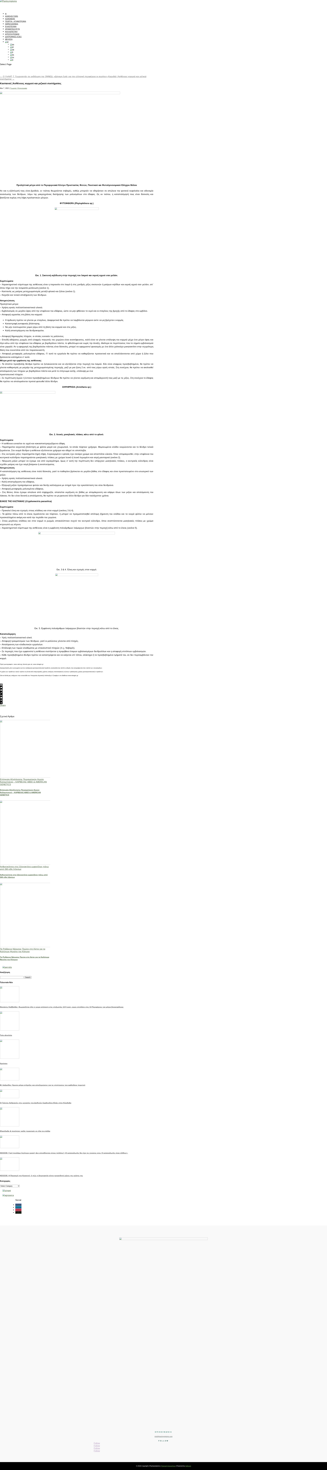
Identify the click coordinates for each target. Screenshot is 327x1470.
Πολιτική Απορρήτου (168, 1466)
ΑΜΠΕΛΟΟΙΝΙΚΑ (11, 24)
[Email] (76, 690)
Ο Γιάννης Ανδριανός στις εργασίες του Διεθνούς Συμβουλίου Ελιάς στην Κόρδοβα (35, 1103)
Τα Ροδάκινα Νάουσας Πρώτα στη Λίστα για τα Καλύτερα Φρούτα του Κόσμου (22, 950)
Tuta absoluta (6, 1035)
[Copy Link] (76, 692)
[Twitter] (76, 687)
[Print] (76, 700)
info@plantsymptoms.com (163, 1436)
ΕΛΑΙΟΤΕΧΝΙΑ (10, 26)
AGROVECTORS (11, 16)
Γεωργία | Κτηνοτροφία (18, 88)
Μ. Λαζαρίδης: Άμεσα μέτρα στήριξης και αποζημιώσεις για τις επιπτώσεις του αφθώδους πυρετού (42, 1085)
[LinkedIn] (76, 695)
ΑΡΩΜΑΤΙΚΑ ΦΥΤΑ (12, 29)
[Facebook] (76, 685)
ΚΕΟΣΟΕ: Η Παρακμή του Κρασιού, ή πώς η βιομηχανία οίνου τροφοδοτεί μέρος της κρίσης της (41, 1176)
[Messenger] (76, 697)
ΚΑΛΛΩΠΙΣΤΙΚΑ (11, 32)
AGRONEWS (10, 19)
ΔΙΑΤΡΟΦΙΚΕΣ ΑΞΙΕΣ (13, 37)
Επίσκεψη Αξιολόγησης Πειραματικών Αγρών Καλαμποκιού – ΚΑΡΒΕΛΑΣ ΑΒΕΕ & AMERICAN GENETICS (23, 782)
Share (3, 705)
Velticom (188, 1466)
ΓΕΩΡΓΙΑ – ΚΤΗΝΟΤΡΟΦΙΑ (15, 21)
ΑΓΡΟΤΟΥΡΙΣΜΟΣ (12, 34)
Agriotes (3, 1063)
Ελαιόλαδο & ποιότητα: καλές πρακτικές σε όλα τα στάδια (25, 1131)
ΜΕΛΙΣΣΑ (9, 39)
